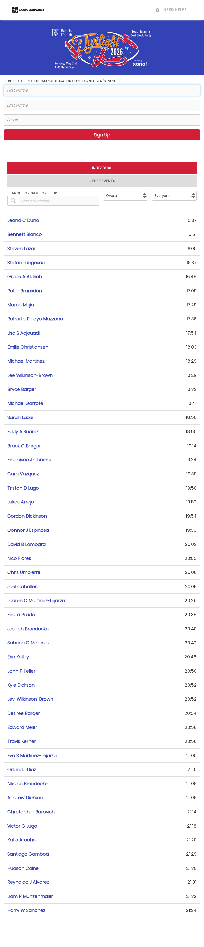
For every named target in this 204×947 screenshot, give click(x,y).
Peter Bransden (24, 291)
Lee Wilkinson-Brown (30, 375)
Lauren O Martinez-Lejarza (36, 600)
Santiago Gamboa (28, 854)
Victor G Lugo (22, 826)
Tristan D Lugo (23, 488)
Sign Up (102, 135)
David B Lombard (26, 544)
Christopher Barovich (31, 812)
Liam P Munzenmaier (30, 896)
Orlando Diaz (21, 769)
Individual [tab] (102, 167)
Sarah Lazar (20, 417)
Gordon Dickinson (27, 516)
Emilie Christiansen (27, 347)
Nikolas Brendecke (27, 783)
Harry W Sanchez (26, 910)
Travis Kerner (21, 741)
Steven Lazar (21, 248)
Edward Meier (22, 727)
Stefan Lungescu (26, 262)
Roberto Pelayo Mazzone (35, 319)
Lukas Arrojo (20, 502)
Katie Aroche (21, 840)
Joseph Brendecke (28, 629)
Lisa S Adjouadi (23, 333)
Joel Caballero (23, 586)
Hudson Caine (23, 868)
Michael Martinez (26, 361)
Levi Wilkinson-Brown (30, 699)
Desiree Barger (23, 713)
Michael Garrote (25, 403)
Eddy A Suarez (23, 431)
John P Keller (21, 671)
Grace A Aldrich (24, 276)
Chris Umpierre (23, 572)
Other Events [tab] (102, 180)
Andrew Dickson (25, 798)
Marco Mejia (20, 305)
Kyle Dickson (21, 685)
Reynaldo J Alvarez (28, 882)
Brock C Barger (24, 446)
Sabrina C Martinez (28, 643)
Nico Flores (19, 558)
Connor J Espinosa (28, 530)
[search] (13, 201)
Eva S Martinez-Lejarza (32, 755)
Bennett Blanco (24, 234)
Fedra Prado (21, 614)
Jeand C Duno (23, 220)
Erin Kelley (18, 657)
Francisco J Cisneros (29, 459)
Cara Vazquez (23, 474)
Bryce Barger (21, 389)
